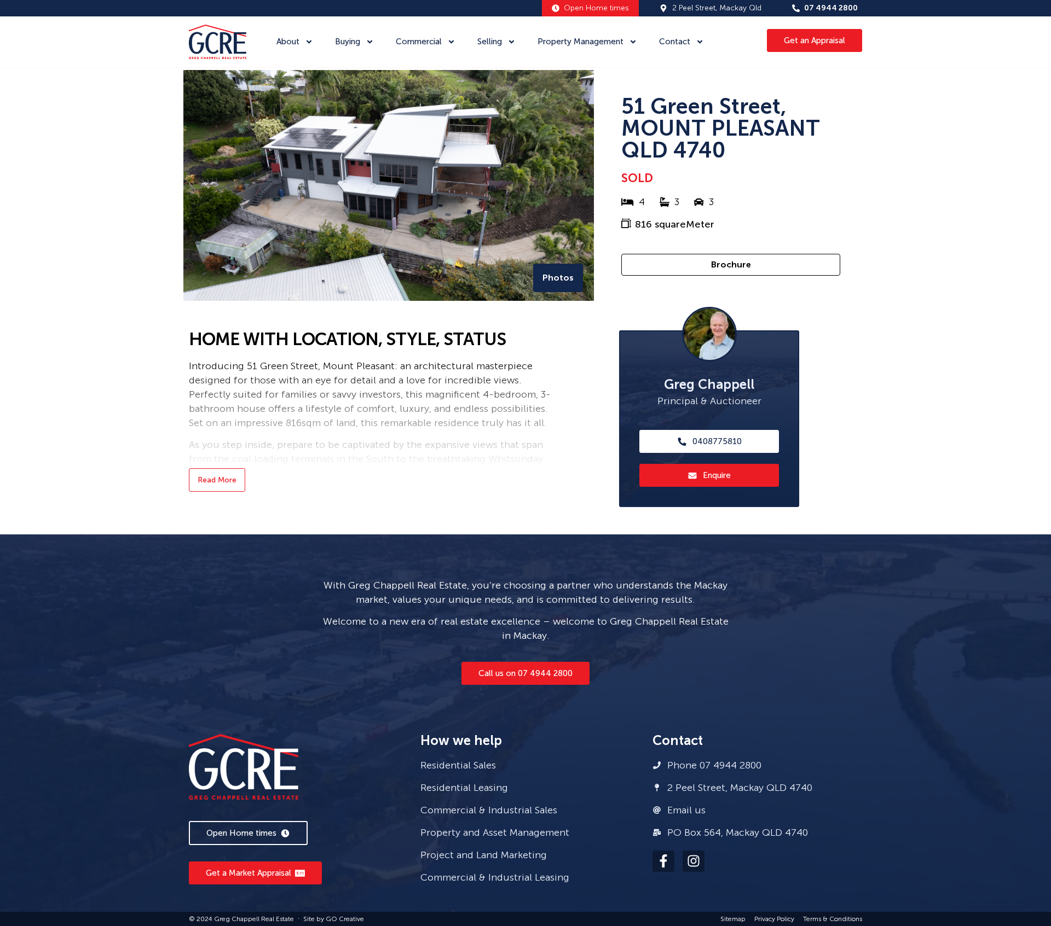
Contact (674, 41)
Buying (347, 41)
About (287, 41)
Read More (217, 480)
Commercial (419, 41)
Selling (489, 41)
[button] (558, 278)
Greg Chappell (709, 384)
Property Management (580, 41)
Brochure (731, 265)
